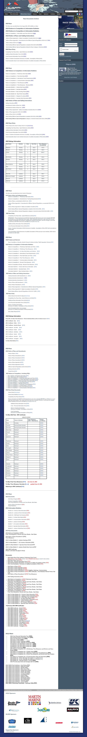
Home (6, 14)
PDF (41, 658)
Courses (35, 14)
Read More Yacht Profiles (70, 77)
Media (58, 14)
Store (40, 14)
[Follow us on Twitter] (77, 14)
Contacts (80, 690)
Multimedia (58, 690)
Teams (54, 690)
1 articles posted (73, 71)
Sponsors (46, 14)
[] (49, 40)
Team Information (14, 14)
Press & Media (70, 690)
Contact (64, 14)
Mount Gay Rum (10, 731)
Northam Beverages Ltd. (74, 731)
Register (80, 9)
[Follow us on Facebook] (82, 14)
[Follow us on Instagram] (79, 14)
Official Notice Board (26, 14)
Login (76, 9)
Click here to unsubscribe (65, 56)
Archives (53, 14)
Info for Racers (48, 690)
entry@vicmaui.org (34, 221)
